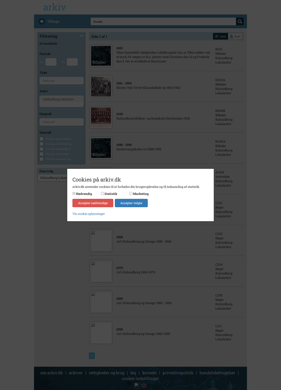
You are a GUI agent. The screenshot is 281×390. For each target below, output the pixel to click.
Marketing (141, 194)
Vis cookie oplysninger (88, 214)
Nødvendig (84, 194)
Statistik (110, 194)
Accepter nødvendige (93, 203)
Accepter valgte (131, 203)
